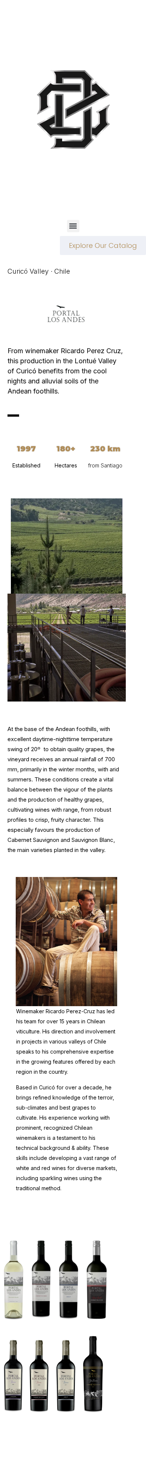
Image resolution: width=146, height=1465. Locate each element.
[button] (73, 226)
